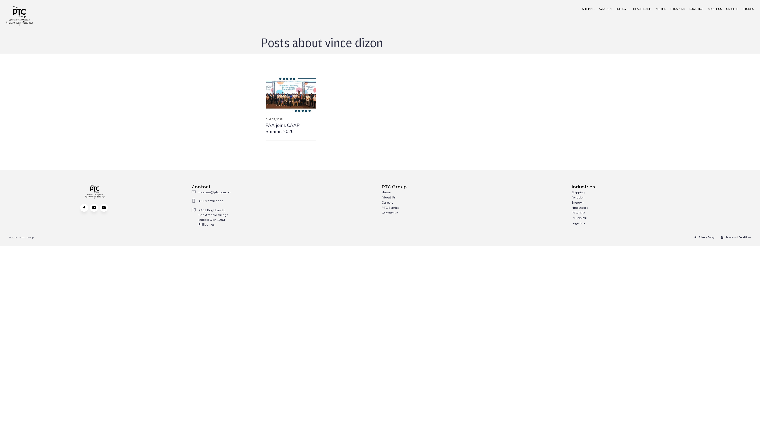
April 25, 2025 (274, 119)
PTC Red (660, 9)
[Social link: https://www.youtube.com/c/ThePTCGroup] (105, 208)
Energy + (622, 9)
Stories (748, 9)
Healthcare (642, 9)
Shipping (588, 9)
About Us (715, 9)
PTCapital (678, 9)
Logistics (696, 9)
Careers (732, 9)
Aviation (605, 9)
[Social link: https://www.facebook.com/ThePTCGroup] (85, 208)
